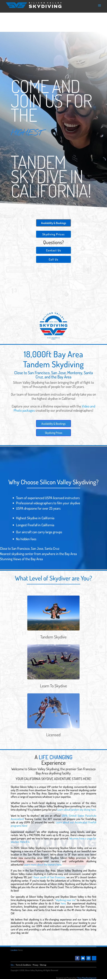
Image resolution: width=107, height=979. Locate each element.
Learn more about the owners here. (43, 864)
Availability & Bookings (53, 223)
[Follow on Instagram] (88, 958)
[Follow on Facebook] (77, 958)
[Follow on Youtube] (83, 958)
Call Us (53, 259)
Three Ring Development (86, 978)
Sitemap (43, 965)
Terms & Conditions (23, 965)
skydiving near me (65, 900)
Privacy (35, 965)
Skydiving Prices (53, 234)
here (63, 903)
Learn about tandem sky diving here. (76, 809)
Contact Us (53, 250)
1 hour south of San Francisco (49, 877)
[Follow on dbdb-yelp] (94, 958)
